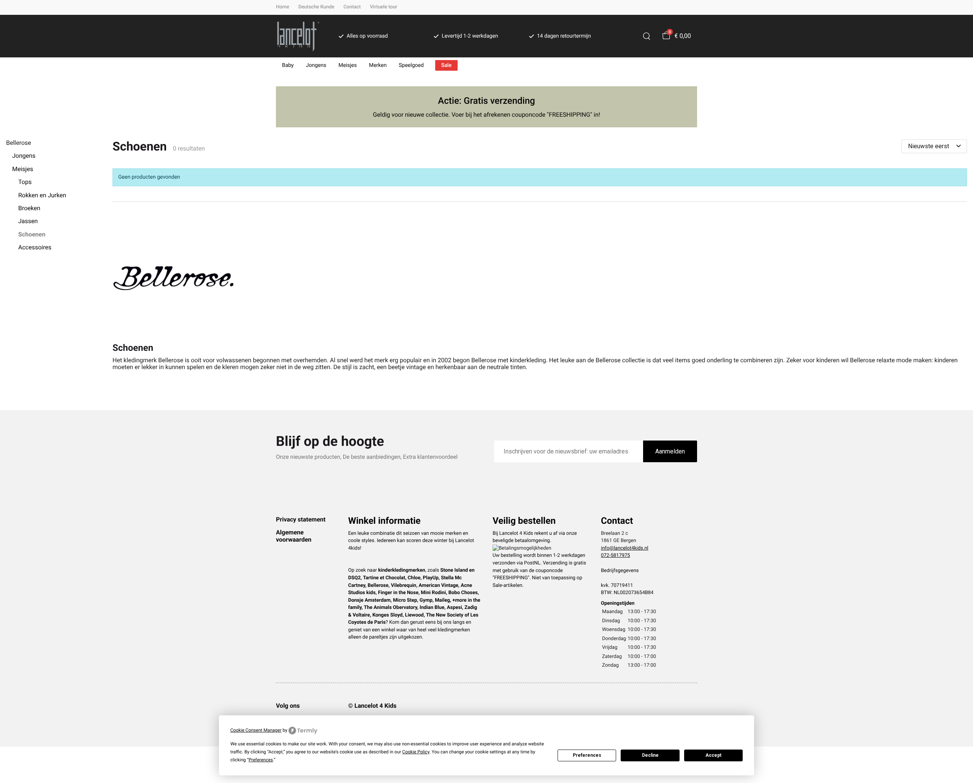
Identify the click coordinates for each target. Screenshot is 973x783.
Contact (352, 7)
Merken (378, 65)
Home (282, 7)
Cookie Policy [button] (415, 751)
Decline (650, 755)
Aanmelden (670, 451)
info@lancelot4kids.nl (624, 548)
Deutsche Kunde (316, 7)
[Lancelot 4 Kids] (298, 36)
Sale (446, 65)
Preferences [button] (261, 759)
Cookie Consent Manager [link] (256, 730)
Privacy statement (300, 519)
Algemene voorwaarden (293, 536)
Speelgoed (411, 65)
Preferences (587, 755)
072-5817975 (615, 555)
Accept (713, 755)
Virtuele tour (383, 7)
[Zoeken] (646, 36)
